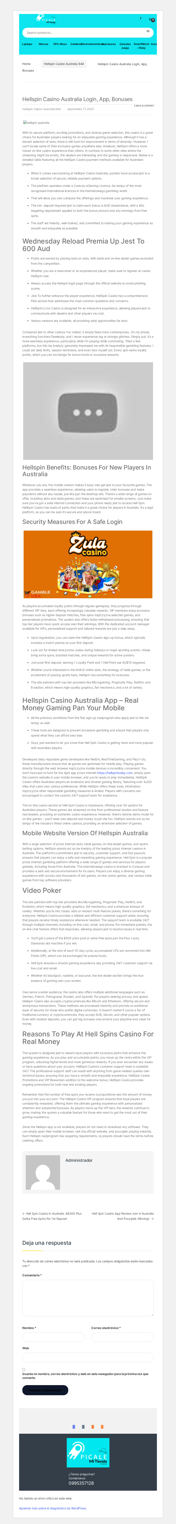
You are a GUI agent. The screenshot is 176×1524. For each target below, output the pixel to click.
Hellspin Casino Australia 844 (64, 64)
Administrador (79, 1160)
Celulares (76, 44)
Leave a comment (144, 105)
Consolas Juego (125, 45)
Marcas (43, 44)
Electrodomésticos (92, 44)
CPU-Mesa (60, 44)
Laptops (27, 44)
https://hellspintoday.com (114, 773)
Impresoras (109, 44)
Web (25, 1348)
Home (26, 64)
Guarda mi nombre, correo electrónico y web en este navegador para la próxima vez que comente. (85, 1376)
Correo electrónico (106, 1328)
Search (148, 33)
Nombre (29, 1328)
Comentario (32, 1275)
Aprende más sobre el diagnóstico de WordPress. (53, 1508)
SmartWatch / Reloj (141, 45)
